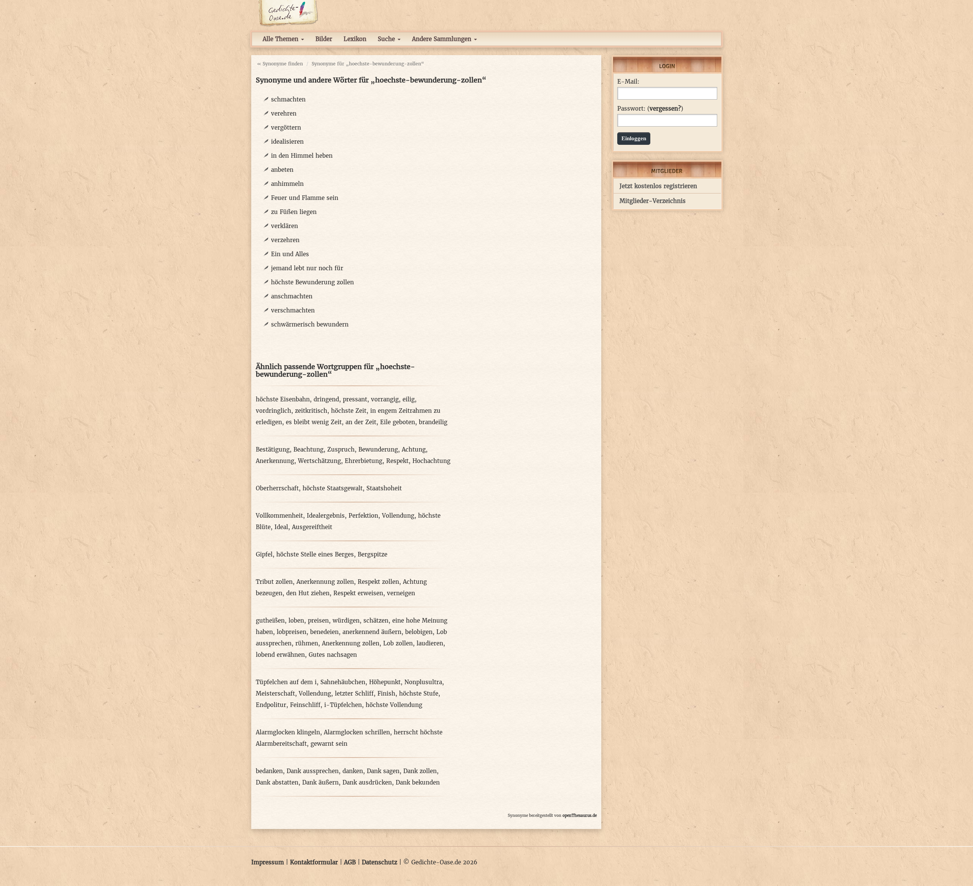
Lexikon (355, 39)
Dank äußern (320, 782)
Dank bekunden (418, 782)
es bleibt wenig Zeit (314, 422)
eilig (409, 399)
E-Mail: (628, 81)
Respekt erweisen (358, 593)
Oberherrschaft (277, 488)
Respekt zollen (378, 581)
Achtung (414, 449)
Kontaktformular (314, 862)
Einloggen (633, 138)
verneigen (401, 593)
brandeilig (433, 422)
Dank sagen (383, 771)
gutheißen (270, 620)
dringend (326, 399)
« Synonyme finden (280, 64)
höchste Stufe (418, 693)
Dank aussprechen (313, 771)
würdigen (346, 620)
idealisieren (287, 141)
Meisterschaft (275, 693)
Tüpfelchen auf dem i (286, 682)
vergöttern (286, 127)
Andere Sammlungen (442, 39)
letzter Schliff (354, 693)
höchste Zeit (348, 410)
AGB (350, 862)
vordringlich (273, 410)
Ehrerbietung (363, 460)
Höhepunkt (385, 682)
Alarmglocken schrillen (357, 732)
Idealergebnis (326, 515)
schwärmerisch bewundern (310, 324)
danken (352, 771)
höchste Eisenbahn (283, 399)
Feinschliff (305, 704)
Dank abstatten (277, 782)
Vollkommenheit (279, 515)
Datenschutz (379, 862)
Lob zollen (398, 643)
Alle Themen (281, 39)
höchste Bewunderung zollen (312, 282)
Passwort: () (650, 108)
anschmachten (291, 296)
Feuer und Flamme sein (304, 197)
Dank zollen (420, 771)
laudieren (430, 643)
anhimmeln (287, 183)
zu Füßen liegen (294, 212)
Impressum (267, 862)
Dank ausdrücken (367, 782)
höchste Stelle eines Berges (315, 554)
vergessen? (665, 108)
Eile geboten (397, 422)
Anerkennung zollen (325, 581)
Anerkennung (275, 460)
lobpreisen (291, 632)
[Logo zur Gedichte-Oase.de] (288, 12)
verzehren (285, 240)
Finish (386, 693)
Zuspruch (341, 449)
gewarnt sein (329, 743)
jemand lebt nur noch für (307, 268)
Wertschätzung (319, 460)
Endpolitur (271, 704)
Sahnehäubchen (342, 682)
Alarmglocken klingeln (288, 732)
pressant (355, 399)
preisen (318, 620)
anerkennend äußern (371, 632)
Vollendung (398, 515)
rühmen (306, 643)
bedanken (269, 771)
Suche (387, 39)
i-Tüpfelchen (343, 704)
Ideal (281, 527)
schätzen (375, 620)
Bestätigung (273, 449)
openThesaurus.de (580, 815)
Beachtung (308, 449)
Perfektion (363, 515)
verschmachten (293, 310)
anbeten (282, 169)
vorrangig (385, 399)
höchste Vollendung (394, 704)
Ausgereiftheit (312, 527)
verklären (284, 226)
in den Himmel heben (302, 155)
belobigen (419, 632)
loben (296, 620)
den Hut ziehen (308, 593)
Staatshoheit (384, 488)
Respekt (397, 460)
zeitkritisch (311, 410)
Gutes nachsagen (333, 654)
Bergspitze (372, 554)
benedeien (324, 632)
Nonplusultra (423, 682)
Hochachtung (431, 460)
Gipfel (264, 554)
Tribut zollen (274, 581)
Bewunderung (378, 449)
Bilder (323, 39)
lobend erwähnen (280, 654)
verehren (283, 113)
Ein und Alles (290, 254)
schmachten (288, 99)
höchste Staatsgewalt (333, 488)
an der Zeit (360, 422)
